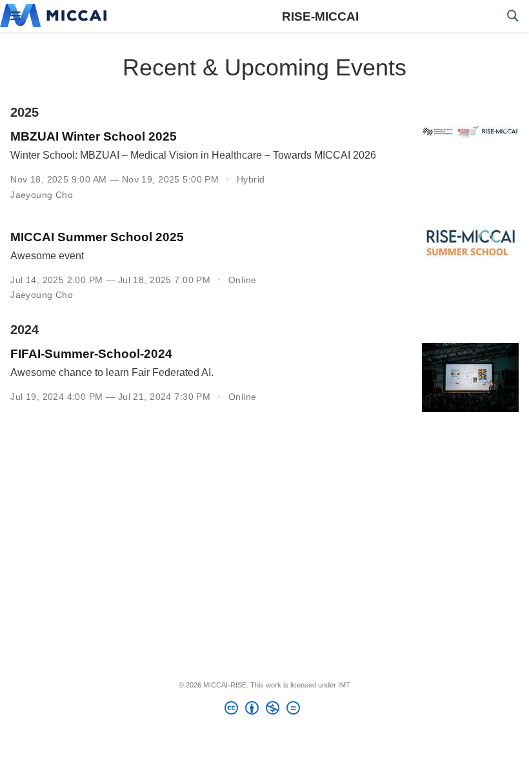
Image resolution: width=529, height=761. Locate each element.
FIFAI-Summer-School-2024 (91, 353)
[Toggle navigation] (15, 16)
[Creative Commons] (265, 710)
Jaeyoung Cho (41, 195)
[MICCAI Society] (53, 16)
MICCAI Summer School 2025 (97, 237)
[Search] (513, 16)
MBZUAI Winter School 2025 (93, 136)
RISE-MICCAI (320, 16)
